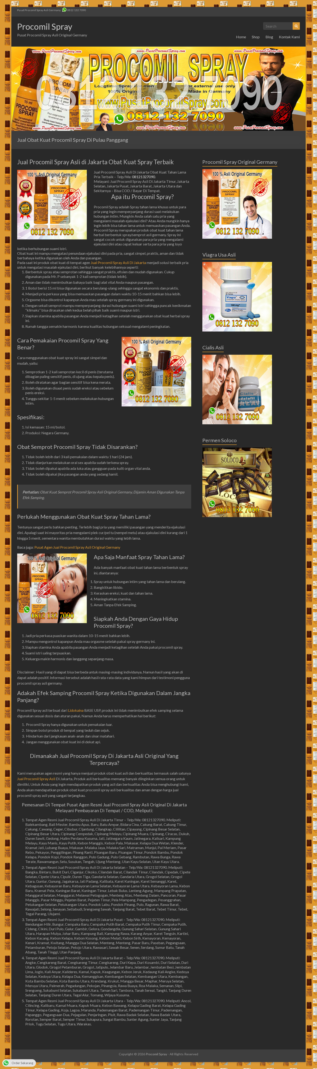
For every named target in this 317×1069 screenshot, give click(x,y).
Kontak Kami (289, 37)
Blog (269, 37)
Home (241, 37)
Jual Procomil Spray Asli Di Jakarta (118, 262)
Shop (256, 37)
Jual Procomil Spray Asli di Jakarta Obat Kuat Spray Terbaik (95, 162)
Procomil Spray (44, 26)
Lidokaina (76, 710)
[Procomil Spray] (158, 49)
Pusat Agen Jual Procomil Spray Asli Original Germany (77, 547)
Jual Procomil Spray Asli (36, 778)
